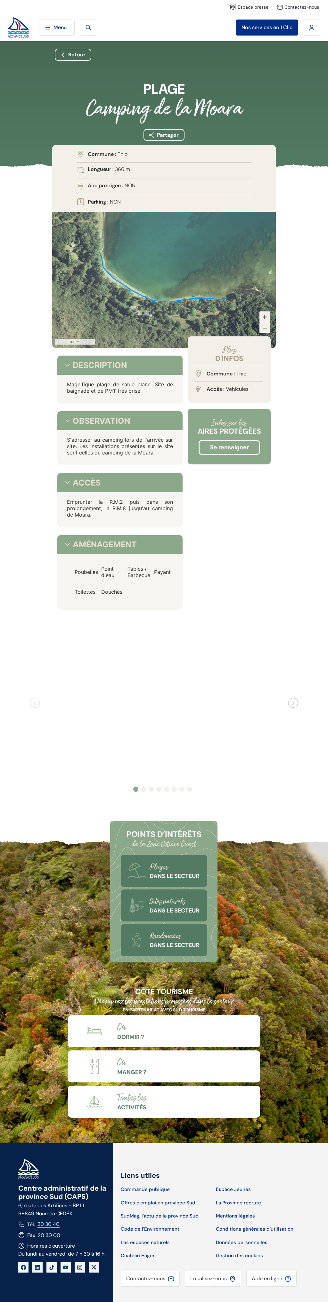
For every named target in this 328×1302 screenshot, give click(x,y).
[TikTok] (51, 1267)
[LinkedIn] (37, 1267)
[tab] (67, 365)
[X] (94, 1267)
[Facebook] (23, 1267)
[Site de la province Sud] (18, 27)
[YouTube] (66, 1267)
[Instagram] (80, 1267)
